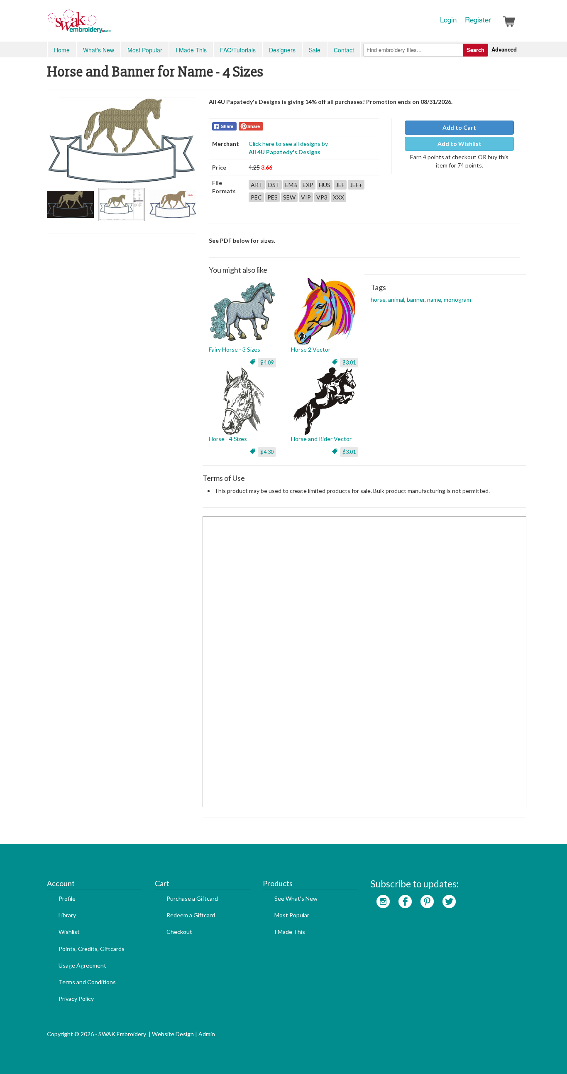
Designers (282, 50)
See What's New (296, 898)
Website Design (173, 1033)
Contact (344, 50)
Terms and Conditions (87, 981)
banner (416, 299)
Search (475, 50)
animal (396, 299)
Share (227, 126)
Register (478, 20)
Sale (314, 50)
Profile (67, 898)
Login (448, 20)
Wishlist (69, 931)
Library (67, 915)
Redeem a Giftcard (190, 915)
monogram (457, 299)
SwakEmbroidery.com (109, 25)
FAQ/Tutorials (238, 50)
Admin (206, 1033)
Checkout (179, 931)
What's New (98, 50)
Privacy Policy (76, 998)
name (434, 299)
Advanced (504, 49)
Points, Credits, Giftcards (92, 948)
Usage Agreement (82, 965)
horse (378, 299)
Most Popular (144, 50)
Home (62, 50)
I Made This (191, 50)
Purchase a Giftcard (192, 898)
